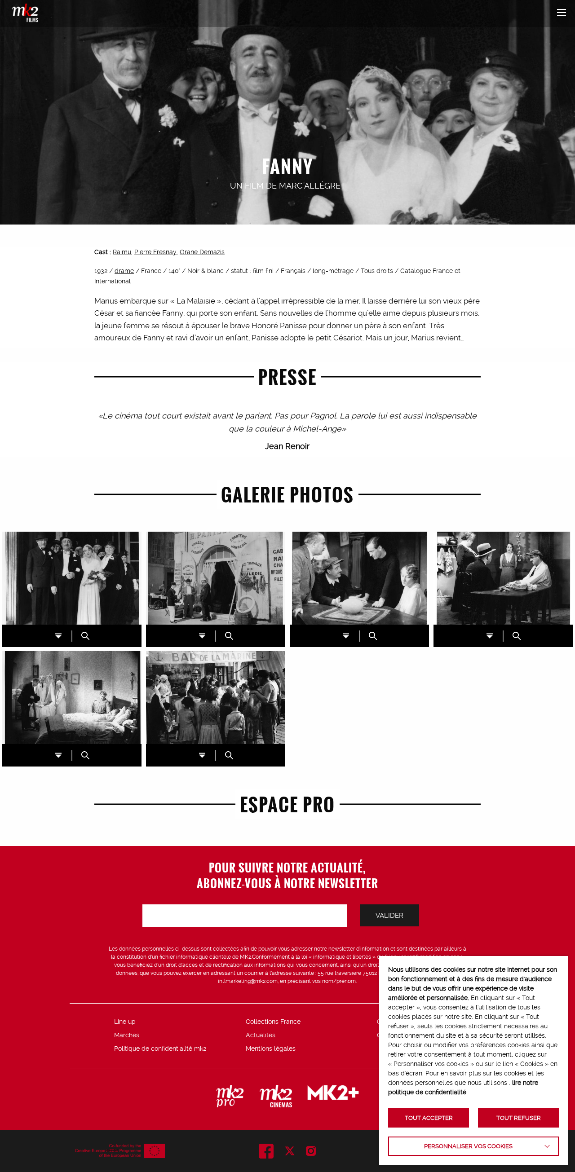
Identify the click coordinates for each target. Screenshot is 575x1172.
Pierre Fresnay (155, 252)
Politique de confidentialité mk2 (160, 1048)
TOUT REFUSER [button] (518, 1118)
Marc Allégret (312, 185)
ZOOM (85, 636)
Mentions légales (271, 1048)
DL (58, 635)
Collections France (273, 1021)
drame (124, 270)
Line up (125, 1021)
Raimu (122, 252)
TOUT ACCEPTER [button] (429, 1118)
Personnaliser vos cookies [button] (468, 1146)
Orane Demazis (202, 252)
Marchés (126, 1035)
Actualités (260, 1035)
